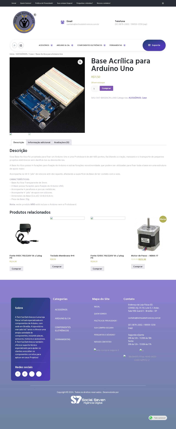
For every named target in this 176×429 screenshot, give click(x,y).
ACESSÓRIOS (44, 45)
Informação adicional (39, 142)
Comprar (106, 88)
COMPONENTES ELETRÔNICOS (89, 45)
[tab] (18, 142)
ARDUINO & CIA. (63, 45)
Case (31, 54)
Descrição (18, 142)
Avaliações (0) (61, 142)
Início (12, 54)
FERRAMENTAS (116, 45)
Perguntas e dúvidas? (85, 3)
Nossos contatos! (103, 3)
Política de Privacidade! (44, 3)
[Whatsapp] (158, 3)
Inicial (14, 3)
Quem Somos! (25, 3)
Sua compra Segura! (64, 3)
